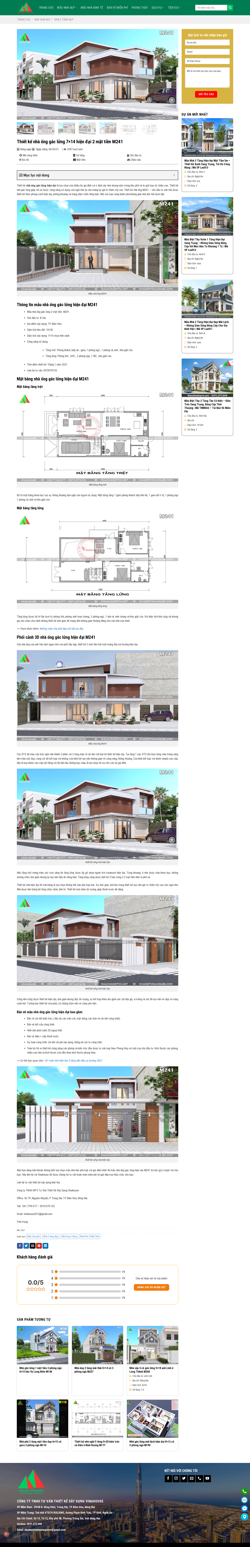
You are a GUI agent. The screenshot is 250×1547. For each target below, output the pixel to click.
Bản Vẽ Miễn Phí (117, 7)
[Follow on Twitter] (183, 1478)
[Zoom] (21, 115)
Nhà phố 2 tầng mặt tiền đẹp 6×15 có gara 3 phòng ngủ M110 (40, 1443)
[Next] (171, 74)
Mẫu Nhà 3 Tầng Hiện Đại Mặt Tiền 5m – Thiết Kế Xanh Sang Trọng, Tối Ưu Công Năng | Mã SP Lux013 (207, 164)
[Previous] (24, 74)
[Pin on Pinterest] (39, 1246)
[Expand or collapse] (174, 175)
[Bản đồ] (244, 1517)
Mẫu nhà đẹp (66, 7)
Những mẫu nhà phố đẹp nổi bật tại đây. (62, 628)
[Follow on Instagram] (176, 1478)
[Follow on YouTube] (207, 1478)
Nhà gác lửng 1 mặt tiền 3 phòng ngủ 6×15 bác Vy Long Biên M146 (40, 1369)
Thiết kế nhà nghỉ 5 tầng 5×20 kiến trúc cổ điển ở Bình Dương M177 (96, 1443)
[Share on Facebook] (20, 1246)
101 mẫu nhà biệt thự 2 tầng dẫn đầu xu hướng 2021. (73, 1060)
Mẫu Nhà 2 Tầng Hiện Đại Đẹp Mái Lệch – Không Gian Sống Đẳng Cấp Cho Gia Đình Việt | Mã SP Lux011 (206, 325)
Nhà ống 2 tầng (69, 1236)
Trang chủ (23, 19)
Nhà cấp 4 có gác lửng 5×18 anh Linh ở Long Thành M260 (151, 1369)
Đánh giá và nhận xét (151, 1287)
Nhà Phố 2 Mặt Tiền (89, 1236)
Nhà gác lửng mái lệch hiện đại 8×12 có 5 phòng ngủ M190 (151, 1443)
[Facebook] (244, 1508)
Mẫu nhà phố (33, 1236)
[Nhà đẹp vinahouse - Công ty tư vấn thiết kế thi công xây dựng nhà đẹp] (25, 8)
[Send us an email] (191, 1478)
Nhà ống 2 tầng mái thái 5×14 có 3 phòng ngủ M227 (93, 1369)
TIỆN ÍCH (173, 7)
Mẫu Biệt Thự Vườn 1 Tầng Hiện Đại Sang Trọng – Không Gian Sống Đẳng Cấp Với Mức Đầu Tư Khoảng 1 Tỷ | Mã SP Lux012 (206, 245)
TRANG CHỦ (46, 7)
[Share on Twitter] (26, 1246)
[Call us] (199, 1478)
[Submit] (230, 8)
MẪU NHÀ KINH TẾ (92, 7)
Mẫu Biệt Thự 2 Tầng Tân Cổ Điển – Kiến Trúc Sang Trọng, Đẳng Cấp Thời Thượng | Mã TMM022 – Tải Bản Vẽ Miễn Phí (207, 406)
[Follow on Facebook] (168, 1478)
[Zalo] (244, 1500)
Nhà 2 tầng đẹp (63, 19)
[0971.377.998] (244, 1491)
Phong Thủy (140, 7)
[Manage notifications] (6, 1534)
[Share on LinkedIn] (45, 1246)
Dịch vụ (157, 7)
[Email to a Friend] (33, 1246)
